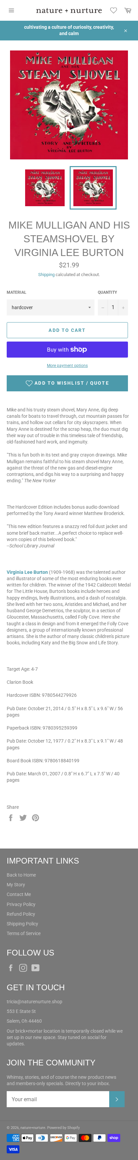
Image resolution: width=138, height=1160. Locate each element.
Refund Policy (21, 914)
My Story (16, 884)
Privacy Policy (21, 904)
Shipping (46, 274)
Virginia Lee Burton (27, 572)
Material (16, 292)
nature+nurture (32, 1128)
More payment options (67, 365)
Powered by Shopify (63, 1128)
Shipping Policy (22, 923)
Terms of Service (24, 933)
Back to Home (21, 875)
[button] (67, 383)
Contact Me (19, 894)
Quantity (107, 292)
